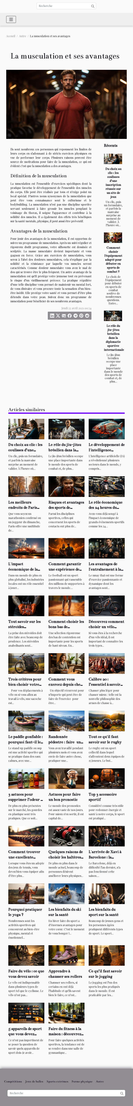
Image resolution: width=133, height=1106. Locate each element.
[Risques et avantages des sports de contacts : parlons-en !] (66, 486)
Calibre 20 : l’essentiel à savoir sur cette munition (105, 684)
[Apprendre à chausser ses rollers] (66, 955)
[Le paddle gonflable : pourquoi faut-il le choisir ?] (26, 720)
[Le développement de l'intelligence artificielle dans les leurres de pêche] (107, 428)
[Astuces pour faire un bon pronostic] (66, 778)
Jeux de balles (34, 1081)
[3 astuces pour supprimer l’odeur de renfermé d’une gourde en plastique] (26, 778)
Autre (22, 36)
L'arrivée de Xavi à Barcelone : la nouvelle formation (105, 857)
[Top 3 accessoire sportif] (107, 778)
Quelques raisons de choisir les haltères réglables (65, 857)
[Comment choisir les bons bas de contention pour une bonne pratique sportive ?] (66, 605)
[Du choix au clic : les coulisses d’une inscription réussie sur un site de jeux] (113, 159)
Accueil (10, 36)
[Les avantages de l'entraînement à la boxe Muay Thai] (107, 548)
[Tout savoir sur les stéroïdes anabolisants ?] (26, 605)
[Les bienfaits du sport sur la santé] (107, 893)
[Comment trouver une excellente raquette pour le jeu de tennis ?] (26, 836)
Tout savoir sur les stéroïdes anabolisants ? (24, 626)
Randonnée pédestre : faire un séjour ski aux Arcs (64, 742)
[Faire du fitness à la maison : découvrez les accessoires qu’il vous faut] (66, 1012)
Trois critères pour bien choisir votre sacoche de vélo (24, 684)
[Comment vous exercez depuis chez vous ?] (66, 663)
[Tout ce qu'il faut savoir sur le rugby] (107, 720)
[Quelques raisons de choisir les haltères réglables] (66, 836)
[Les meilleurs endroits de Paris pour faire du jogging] (26, 486)
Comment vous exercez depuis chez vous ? (65, 684)
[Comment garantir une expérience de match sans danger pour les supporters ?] (66, 548)
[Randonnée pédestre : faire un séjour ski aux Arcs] (66, 720)
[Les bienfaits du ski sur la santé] (66, 893)
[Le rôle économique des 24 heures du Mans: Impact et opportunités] (107, 486)
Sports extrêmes (57, 1081)
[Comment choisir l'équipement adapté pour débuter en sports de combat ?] (113, 237)
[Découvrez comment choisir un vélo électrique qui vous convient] (107, 605)
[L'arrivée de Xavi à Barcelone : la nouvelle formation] (107, 836)
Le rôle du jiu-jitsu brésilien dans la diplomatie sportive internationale (114, 338)
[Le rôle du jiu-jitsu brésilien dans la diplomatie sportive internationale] (113, 316)
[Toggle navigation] (11, 19)
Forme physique (82, 1081)
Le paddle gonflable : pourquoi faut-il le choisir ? (25, 742)
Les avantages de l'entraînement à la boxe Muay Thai (105, 569)
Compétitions (13, 1081)
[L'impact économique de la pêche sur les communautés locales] (26, 548)
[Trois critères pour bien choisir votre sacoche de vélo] (26, 663)
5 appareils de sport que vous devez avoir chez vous (25, 1034)
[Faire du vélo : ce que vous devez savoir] (26, 955)
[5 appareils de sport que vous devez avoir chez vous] (26, 1012)
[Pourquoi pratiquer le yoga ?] (26, 893)
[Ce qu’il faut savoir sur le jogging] (107, 955)
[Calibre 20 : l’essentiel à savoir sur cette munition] (107, 663)
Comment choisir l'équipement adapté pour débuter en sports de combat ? (113, 259)
